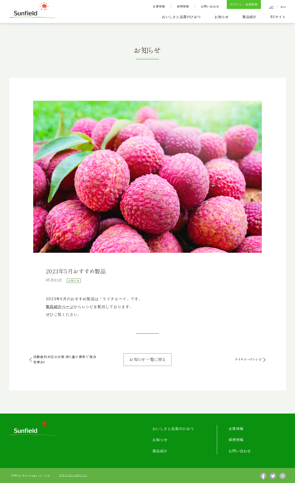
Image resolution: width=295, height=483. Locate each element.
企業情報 (159, 6)
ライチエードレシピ (248, 359)
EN (283, 7)
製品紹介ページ (60, 306)
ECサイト (278, 17)
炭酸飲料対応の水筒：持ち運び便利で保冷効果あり (64, 359)
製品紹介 (249, 17)
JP (271, 7)
